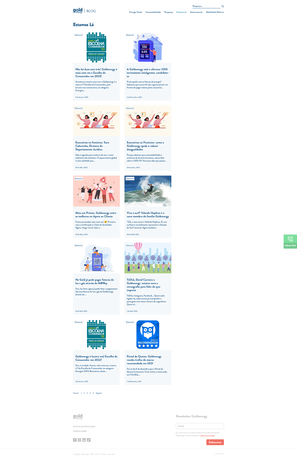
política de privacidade (207, 435)
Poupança (168, 12)
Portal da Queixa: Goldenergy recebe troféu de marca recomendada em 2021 (144, 359)
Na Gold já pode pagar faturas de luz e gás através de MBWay (94, 281)
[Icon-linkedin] (84, 440)
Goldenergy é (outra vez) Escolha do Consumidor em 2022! (96, 358)
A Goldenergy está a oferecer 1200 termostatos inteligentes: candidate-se (148, 72)
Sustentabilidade (153, 12)
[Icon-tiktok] (88, 440)
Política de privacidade (84, 426)
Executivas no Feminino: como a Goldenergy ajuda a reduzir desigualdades (145, 146)
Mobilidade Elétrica (215, 12)
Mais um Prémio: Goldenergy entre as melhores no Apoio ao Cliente (95, 214)
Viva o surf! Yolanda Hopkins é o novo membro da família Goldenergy (148, 214)
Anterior (76, 393)
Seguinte (99, 393)
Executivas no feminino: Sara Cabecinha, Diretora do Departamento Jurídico (92, 146)
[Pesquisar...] (206, 6)
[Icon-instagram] (79, 440)
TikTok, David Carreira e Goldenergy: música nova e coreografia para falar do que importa (143, 285)
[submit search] (223, 6)
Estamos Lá (181, 12)
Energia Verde (135, 12)
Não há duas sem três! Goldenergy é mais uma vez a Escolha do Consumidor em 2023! (96, 72)
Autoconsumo (196, 12)
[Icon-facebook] (75, 440)
